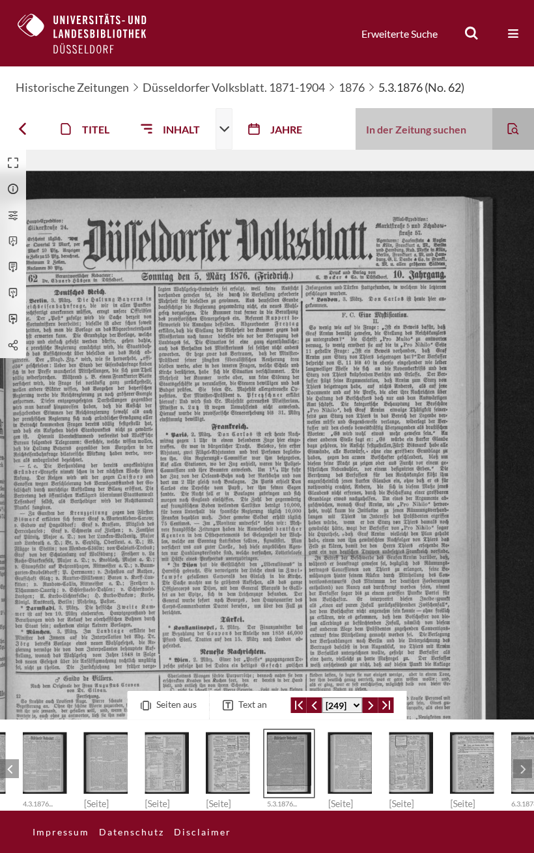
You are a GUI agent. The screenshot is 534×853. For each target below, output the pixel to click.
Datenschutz (131, 831)
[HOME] (92, 33)
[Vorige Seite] (314, 705)
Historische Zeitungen (72, 87)
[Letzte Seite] (386, 705)
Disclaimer (202, 831)
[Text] (13, 267)
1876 (352, 87)
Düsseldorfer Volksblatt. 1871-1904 (234, 87)
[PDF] (13, 241)
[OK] (471, 33)
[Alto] (13, 293)
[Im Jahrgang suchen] (513, 129)
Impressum (61, 831)
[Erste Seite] (299, 705)
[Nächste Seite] (370, 705)
